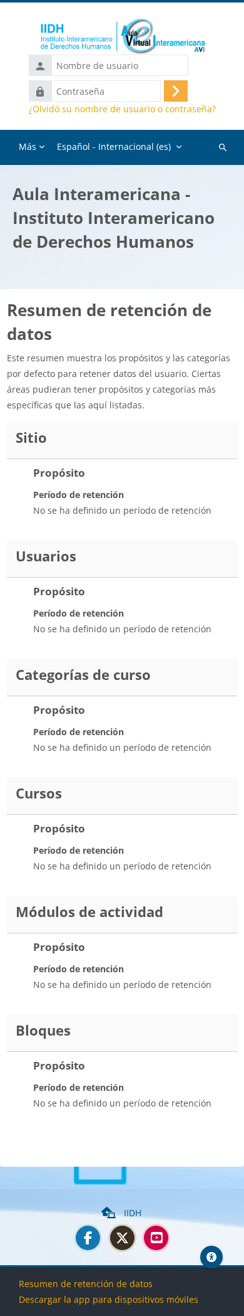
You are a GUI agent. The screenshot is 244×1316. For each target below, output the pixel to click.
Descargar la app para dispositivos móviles (108, 1299)
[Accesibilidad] (211, 1257)
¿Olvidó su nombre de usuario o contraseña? (122, 109)
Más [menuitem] (27, 146)
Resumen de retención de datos (86, 1284)
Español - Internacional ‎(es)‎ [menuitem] (114, 146)
